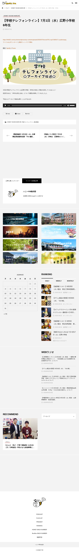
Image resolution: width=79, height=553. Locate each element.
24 (5, 303)
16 (35, 293)
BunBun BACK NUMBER (39, 533)
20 (20, 298)
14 (25, 293)
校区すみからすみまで (59, 340)
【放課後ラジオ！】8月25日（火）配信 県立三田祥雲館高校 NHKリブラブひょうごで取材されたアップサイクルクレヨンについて (58, 378)
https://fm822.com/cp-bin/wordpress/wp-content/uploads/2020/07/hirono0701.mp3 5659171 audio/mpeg (34, 39)
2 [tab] (20, 437)
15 (30, 293)
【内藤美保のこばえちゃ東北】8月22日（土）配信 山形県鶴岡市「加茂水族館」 (58, 398)
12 (15, 293)
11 (10, 293)
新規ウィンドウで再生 (25, 42)
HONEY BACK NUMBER (39, 529)
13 (20, 293)
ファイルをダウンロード (10, 42)
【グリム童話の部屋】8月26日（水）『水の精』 (56, 368)
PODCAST (39, 514)
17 (5, 298)
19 (15, 298)
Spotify (8, 48)
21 (25, 298)
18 (10, 298)
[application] (39, 105)
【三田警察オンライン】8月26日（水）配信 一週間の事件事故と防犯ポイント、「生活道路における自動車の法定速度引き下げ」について (58, 358)
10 (5, 293)
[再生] (5, 105)
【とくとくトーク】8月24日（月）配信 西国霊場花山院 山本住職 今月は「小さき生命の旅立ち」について (58, 389)
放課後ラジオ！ (67, 292)
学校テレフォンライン (27, 122)
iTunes (14, 48)
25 (10, 303)
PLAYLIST (39, 518)
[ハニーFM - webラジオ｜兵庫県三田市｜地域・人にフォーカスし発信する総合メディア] (9, 3)
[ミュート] (68, 105)
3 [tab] (22, 437)
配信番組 (36, 122)
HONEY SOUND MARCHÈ (14, 122)
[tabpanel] (20, 434)
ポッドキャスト (67, 304)
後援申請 (39, 537)
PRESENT (39, 522)
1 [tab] (18, 437)
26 (15, 303)
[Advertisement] (39, 160)
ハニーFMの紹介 (39, 544)
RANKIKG (39, 526)
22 (30, 298)
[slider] (72, 105)
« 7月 (5, 314)
